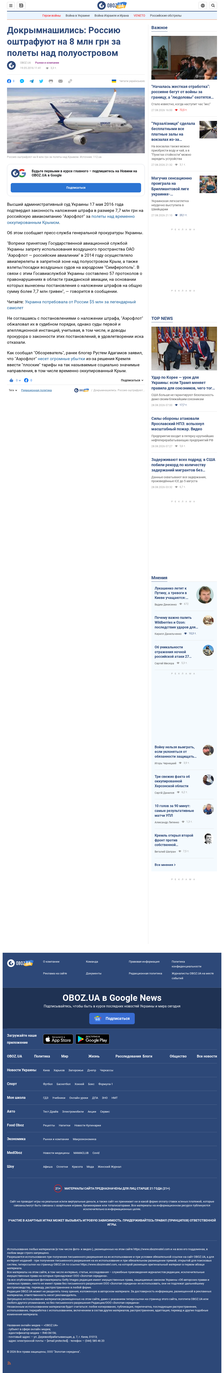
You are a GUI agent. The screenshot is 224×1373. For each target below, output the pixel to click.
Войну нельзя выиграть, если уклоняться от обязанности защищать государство (175, 752)
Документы (94, 973)
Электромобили (73, 1111)
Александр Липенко (167, 822)
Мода (90, 1166)
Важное (159, 27)
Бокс (91, 1084)
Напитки (64, 1125)
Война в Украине (78, 15)
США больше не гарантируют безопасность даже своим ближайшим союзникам (182, 397)
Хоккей (79, 1084)
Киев (46, 1070)
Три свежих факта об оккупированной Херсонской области (172, 781)
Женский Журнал (109, 1166)
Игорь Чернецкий (165, 763)
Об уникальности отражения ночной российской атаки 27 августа (172, 652)
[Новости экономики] (81, 391)
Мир (64, 1056)
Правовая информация (144, 961)
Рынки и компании (47, 62)
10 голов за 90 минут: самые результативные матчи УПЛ (174, 810)
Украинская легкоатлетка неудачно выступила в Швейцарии (170, 205)
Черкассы (106, 1070)
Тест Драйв (50, 1111)
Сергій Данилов (164, 792)
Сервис (105, 1111)
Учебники (58, 1097)
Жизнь (94, 1056)
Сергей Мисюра (164, 663)
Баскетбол (64, 1084)
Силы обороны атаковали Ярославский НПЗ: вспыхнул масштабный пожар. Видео (177, 423)
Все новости (207, 1056)
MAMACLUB (81, 1153)
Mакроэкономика (84, 1139)
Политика (42, 1056)
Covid (96, 1153)
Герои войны (51, 15)
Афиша (47, 1166)
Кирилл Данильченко (168, 633)
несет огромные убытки (61, 358)
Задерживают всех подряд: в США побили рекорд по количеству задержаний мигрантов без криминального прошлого (183, 465)
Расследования (128, 1056)
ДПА (95, 1097)
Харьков (59, 1070)
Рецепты (49, 1125)
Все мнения (164, 865)
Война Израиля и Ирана (111, 15)
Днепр (91, 1070)
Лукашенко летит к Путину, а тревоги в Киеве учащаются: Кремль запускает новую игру (171, 593)
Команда (92, 961)
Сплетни (62, 1166)
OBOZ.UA (25, 62)
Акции (92, 1111)
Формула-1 (105, 1084)
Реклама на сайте (55, 973)
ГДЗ (45, 1097)
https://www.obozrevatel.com (151, 1249)
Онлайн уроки (78, 1097)
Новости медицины (56, 1153)
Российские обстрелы (166, 15)
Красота (77, 1166)
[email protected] (57, 1340)
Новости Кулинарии (87, 1125)
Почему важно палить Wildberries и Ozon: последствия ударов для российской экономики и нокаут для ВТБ (175, 623)
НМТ (115, 1097)
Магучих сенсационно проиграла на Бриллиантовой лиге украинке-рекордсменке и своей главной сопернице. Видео (172, 186)
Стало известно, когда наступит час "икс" (180, 104)
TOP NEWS (162, 318)
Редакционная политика (36, 390)
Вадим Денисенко (166, 604)
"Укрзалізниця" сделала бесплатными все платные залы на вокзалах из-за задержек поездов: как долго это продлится (173, 131)
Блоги (147, 1056)
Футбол (48, 1084)
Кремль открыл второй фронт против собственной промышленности (174, 840)
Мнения (159, 577)
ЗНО (105, 1097)
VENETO (139, 15)
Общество (178, 1056)
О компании (51, 961)
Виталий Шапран (165, 851)
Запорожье (75, 1070)
